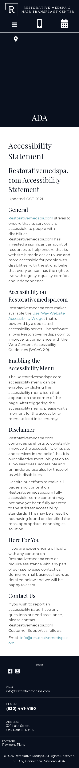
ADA (61, 761)
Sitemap (50, 761)
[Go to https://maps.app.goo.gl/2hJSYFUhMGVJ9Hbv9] (15, 39)
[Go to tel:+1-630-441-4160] (39, 23)
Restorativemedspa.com (30, 218)
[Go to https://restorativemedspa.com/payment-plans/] (39, 743)
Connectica (33, 761)
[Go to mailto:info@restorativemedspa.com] (39, 689)
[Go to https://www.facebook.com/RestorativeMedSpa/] (10, 671)
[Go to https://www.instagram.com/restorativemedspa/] (17, 671)
